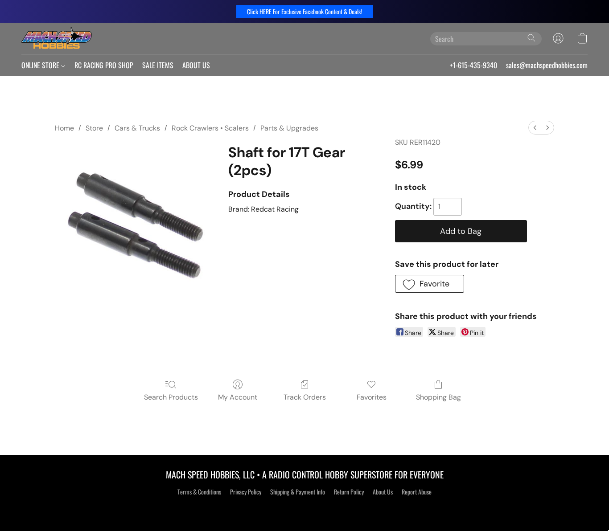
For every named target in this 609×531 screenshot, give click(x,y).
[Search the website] (531, 38)
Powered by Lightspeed (304, 507)
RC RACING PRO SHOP (103, 65)
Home (64, 128)
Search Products (171, 397)
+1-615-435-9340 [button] (473, 65)
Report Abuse (417, 491)
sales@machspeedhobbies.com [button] (547, 65)
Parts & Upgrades (289, 128)
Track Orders (305, 397)
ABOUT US (196, 65)
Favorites (372, 397)
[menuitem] (535, 127)
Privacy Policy (245, 491)
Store (94, 128)
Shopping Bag (438, 397)
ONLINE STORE (41, 65)
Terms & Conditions (199, 491)
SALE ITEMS (157, 65)
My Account (237, 397)
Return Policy (349, 491)
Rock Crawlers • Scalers (210, 128)
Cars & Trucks (137, 128)
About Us (383, 491)
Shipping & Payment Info (297, 491)
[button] (304, 11)
